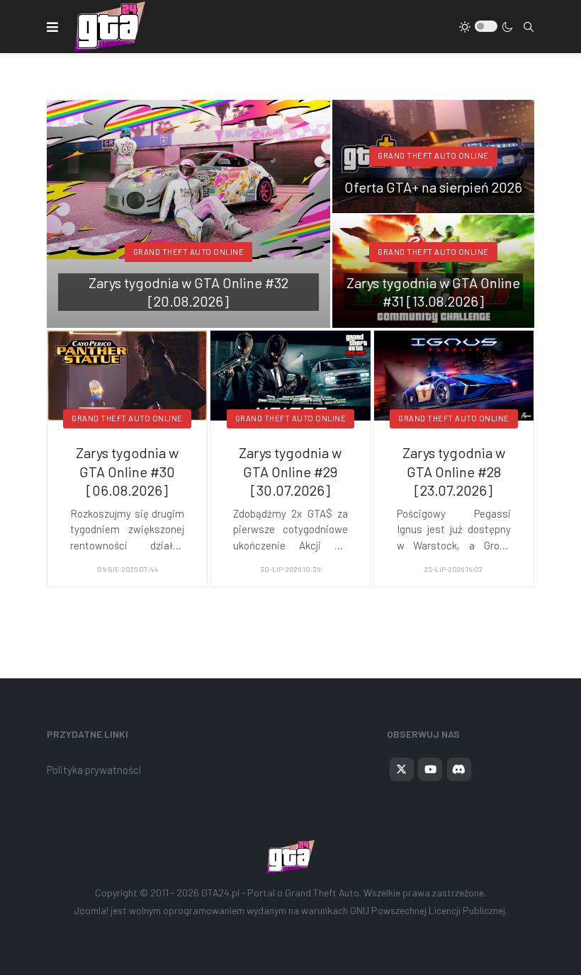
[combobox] (528, 27)
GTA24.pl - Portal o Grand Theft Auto (280, 892)
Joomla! (91, 910)
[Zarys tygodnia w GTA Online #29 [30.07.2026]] (290, 373)
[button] (52, 27)
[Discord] (459, 770)
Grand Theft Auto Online (188, 251)
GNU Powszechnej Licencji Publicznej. (428, 910)
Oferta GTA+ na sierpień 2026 (433, 186)
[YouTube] (430, 770)
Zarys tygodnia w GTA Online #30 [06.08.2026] (127, 471)
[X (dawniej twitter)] (402, 770)
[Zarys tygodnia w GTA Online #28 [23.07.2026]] (454, 373)
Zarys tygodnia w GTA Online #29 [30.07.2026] (290, 471)
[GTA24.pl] (109, 26)
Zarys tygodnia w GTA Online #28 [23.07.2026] (453, 471)
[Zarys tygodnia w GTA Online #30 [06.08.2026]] (127, 373)
